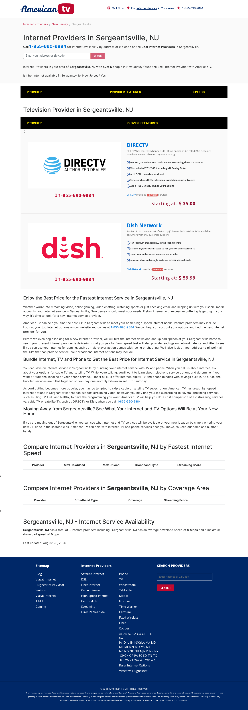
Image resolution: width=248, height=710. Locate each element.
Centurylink (89, 601)
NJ (141, 651)
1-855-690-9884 (192, 8)
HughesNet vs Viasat (50, 585)
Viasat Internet (46, 579)
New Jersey (60, 24)
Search (97, 55)
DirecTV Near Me (93, 612)
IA (120, 643)
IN (131, 643)
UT (122, 660)
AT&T (39, 601)
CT (144, 634)
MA (148, 643)
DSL (84, 579)
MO (137, 647)
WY (153, 660)
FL (150, 634)
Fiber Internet (90, 585)
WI (141, 660)
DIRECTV (137, 144)
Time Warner (128, 607)
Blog (39, 574)
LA (143, 643)
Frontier (124, 601)
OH (122, 656)
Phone (123, 574)
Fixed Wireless (128, 617)
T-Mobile (125, 590)
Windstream (127, 585)
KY (139, 643)
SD (145, 656)
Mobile (124, 596)
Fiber (122, 623)
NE (132, 651)
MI (126, 647)
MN (131, 647)
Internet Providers (35, 24)
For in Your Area (152, 8)
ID (124, 643)
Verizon (41, 590)
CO (139, 634)
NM (145, 651)
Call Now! (118, 8)
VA (127, 660)
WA (136, 660)
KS (136, 643)
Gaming (41, 607)
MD (153, 643)
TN (150, 656)
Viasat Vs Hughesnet (133, 671)
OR (131, 656)
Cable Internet (91, 590)
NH (137, 651)
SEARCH (165, 588)
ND (126, 651)
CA (134, 634)
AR (125, 634)
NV (151, 651)
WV (147, 660)
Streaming (88, 607)
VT (131, 660)
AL (121, 634)
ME (121, 647)
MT (148, 647)
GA (121, 638)
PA (136, 656)
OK (126, 656)
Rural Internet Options (134, 665)
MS (143, 647)
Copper (124, 628)
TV (121, 579)
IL (128, 643)
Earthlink (125, 612)
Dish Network (144, 225)
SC (140, 656)
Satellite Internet (92, 574)
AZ (130, 634)
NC (121, 651)
